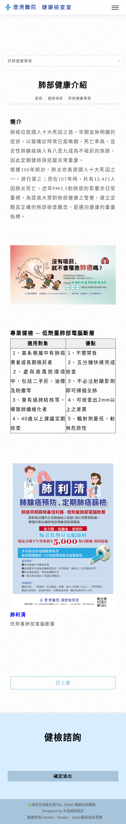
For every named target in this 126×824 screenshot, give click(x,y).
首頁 (38, 99)
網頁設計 (77, 811)
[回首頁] (38, 7)
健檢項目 (55, 99)
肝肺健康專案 (79, 99)
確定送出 (63, 776)
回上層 (63, 682)
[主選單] (115, 7)
